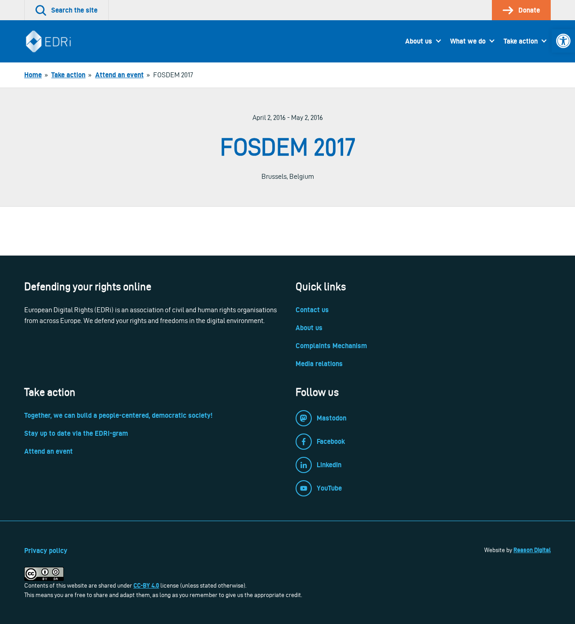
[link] (563, 41)
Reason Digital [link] (532, 549)
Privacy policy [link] (45, 550)
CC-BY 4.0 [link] (146, 585)
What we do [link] (468, 41)
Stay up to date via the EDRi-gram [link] (76, 433)
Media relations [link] (319, 363)
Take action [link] (521, 41)
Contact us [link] (312, 310)
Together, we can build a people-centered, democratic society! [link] (118, 415)
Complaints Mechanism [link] (331, 346)
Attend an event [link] (48, 451)
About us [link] (418, 41)
